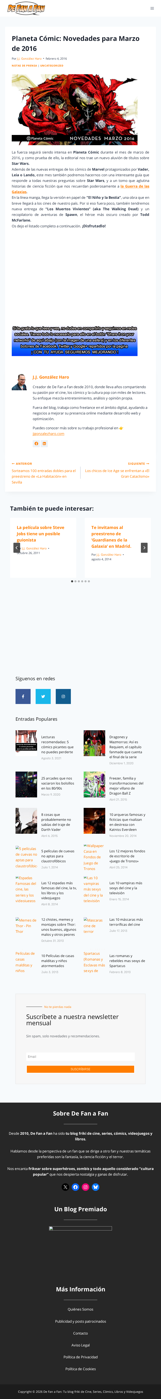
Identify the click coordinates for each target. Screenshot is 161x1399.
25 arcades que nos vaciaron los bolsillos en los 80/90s (57, 783)
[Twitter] (43, 696)
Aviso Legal (80, 1345)
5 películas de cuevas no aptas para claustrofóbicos (57, 856)
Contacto (80, 1333)
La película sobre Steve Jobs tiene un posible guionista (40, 534)
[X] (65, 1187)
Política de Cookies (80, 1368)
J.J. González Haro (29, 58)
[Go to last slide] (16, 548)
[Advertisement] (80, 634)
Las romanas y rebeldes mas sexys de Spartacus (127, 960)
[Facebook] (75, 1187)
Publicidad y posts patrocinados (80, 1321)
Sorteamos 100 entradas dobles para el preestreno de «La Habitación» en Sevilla (44, 473)
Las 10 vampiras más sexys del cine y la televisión (125, 888)
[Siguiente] (144, 548)
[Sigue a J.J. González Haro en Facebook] (36, 443)
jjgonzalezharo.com (48, 433)
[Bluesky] (95, 1187)
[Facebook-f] (23, 696)
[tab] (72, 581)
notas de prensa (24, 65)
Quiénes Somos (80, 1309)
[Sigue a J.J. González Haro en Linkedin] (44, 443)
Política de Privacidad (81, 1357)
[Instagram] (63, 696)
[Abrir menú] (152, 8)
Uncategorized (52, 65)
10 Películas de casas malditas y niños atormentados (57, 960)
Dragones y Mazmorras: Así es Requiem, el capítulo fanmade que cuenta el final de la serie (125, 747)
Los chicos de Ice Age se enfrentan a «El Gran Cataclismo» (117, 470)
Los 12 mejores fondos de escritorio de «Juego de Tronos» (127, 856)
